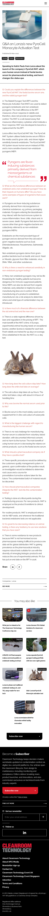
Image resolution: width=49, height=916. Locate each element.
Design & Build (18, 609)
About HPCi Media (10, 862)
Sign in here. (22, 797)
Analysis (11, 58)
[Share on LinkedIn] (12, 566)
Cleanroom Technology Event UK (17, 873)
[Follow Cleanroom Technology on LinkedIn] (24, 833)
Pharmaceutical (20, 58)
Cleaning (5, 58)
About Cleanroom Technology (16, 858)
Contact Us (7, 869)
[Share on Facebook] (19, 566)
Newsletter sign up (11, 865)
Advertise (6, 880)
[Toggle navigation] (45, 3)
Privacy (5, 887)
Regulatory (19, 639)
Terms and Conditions (12, 883)
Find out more (8, 803)
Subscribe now (16, 736)
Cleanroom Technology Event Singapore (21, 876)
